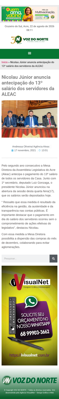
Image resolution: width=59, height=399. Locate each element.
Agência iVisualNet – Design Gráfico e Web (37, 393)
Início (5, 62)
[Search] (53, 259)
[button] (29, 53)
